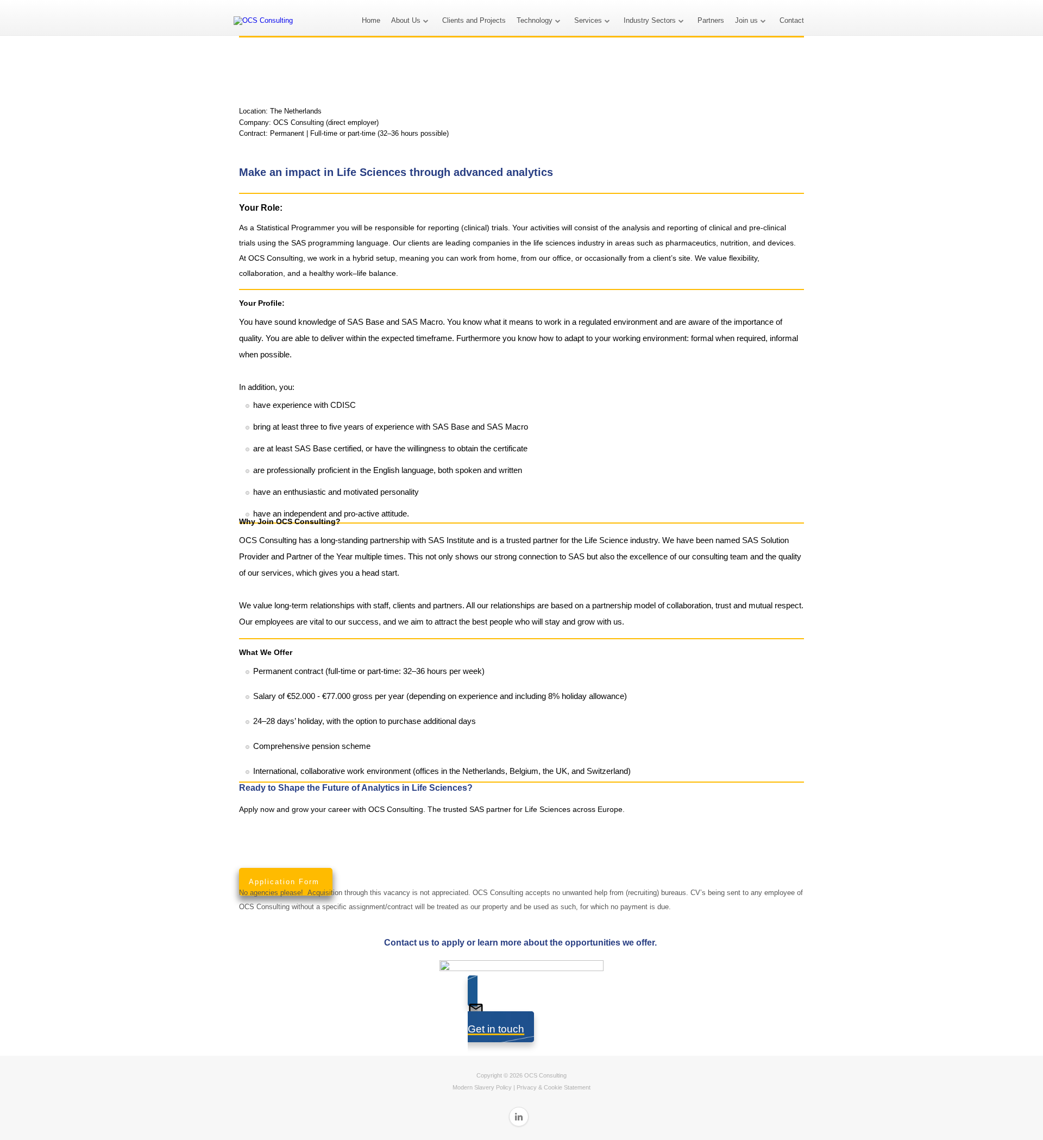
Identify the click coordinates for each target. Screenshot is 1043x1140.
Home (371, 20)
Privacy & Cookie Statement (553, 1087)
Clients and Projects (474, 20)
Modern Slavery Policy (482, 1087)
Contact (792, 20)
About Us (405, 20)
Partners (711, 20)
